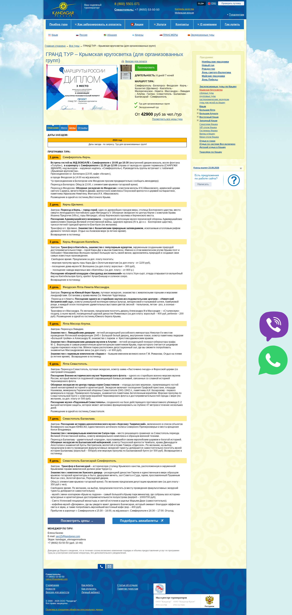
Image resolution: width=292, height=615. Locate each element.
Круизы (139, 35)
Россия (83, 35)
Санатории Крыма (208, 124)
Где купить (232, 24)
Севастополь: (124, 9)
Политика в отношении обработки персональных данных (74, 609)
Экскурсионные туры (202, 35)
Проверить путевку (231, 3)
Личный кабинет (90, 592)
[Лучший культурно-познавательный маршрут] (125, 68)
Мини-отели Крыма (209, 137)
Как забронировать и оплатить (99, 24)
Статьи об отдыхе (127, 585)
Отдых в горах (207, 141)
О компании (208, 24)
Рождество (208, 69)
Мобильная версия (184, 13)
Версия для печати (136, 61)
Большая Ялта (207, 110)
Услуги (161, 24)
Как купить (87, 585)
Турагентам (236, 14)
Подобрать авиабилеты (139, 520)
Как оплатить (88, 588)
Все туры (74, 45)
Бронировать (146, 67)
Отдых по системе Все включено (217, 144)
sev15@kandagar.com (68, 536)
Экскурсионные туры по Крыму (218, 86)
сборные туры (206, 93)
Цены (72, 128)
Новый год (208, 65)
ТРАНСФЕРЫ (170, 35)
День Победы (210, 79)
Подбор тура (58, 24)
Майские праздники (213, 76)
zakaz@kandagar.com (57, 579)
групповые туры (207, 96)
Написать (203, 184)
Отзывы (82, 128)
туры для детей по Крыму (212, 102)
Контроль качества (184, 9)
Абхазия (112, 35)
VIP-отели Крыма (208, 127)
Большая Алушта (208, 113)
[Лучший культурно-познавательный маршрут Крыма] (125, 75)
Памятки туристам (127, 588)
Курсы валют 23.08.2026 (206, 167)
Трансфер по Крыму (210, 152)
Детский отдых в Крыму (212, 147)
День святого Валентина (216, 72)
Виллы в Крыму (207, 133)
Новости (50, 588)
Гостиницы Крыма (208, 130)
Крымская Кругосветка (210, 90)
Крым (55, 35)
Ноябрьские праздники (215, 61)
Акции (138, 24)
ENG (213, 3)
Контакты (182, 24)
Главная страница (55, 45)
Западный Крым (208, 120)
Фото (64, 128)
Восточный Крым (209, 117)
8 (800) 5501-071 (127, 4)
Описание (53, 128)
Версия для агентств (57, 592)
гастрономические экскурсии (214, 99)
